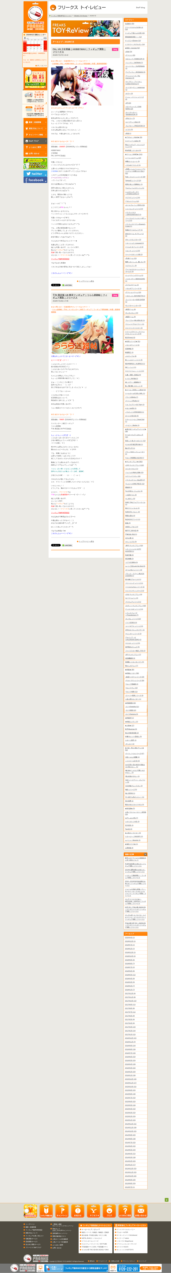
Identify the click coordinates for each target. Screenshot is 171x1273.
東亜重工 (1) (129, 352)
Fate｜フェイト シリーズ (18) (135, 177)
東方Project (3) (130, 337)
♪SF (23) (128, 103)
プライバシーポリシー (129, 1261)
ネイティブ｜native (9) (133, 141)
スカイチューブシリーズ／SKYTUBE (94, 1244)
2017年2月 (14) (130, 1031)
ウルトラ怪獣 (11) (131, 692)
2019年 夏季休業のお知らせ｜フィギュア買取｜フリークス (135, 871)
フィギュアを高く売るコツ (35, 1236)
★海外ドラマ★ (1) (131, 844)
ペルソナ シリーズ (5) (132, 251)
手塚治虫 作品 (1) (131, 534)
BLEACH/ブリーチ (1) (132, 519)
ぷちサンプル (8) (130, 356)
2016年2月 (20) (130, 1072)
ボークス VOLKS (122, 1247)
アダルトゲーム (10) (132, 201)
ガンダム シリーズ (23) (133, 619)
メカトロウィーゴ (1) (132, 345)
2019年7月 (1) (130, 945)
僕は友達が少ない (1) (132, 776)
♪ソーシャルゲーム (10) (133, 158)
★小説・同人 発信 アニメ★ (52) (134, 749)
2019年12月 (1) (130, 941)
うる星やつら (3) (131, 495)
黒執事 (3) (128, 487)
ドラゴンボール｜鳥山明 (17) (135, 480)
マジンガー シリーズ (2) (133, 634)
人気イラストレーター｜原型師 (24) (135, 813)
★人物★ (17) (129, 725)
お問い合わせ (56, 1248)
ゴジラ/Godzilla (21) (132, 707)
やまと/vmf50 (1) (130, 408)
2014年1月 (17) (130, 1165)
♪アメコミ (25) (130, 55)
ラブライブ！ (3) (131, 266)
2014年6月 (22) (130, 1146)
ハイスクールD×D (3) (132, 761)
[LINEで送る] (67, 285)
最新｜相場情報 (31, 1227)
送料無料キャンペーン (59, 1233)
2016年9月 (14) (130, 1045)
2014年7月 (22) (130, 1142)
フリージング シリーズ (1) (134, 583)
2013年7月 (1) (130, 1187)
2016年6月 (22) (130, 1057)
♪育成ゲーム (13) (131, 258)
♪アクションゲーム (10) (133, 292)
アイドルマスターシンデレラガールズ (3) (135, 270)
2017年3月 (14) (130, 1027)
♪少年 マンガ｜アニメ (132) (134, 465)
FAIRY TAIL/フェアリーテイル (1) (135, 503)
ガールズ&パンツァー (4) (133, 570)
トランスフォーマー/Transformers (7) (131, 614)
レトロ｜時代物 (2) (131, 378)
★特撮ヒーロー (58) (132, 673)
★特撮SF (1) (129, 718)
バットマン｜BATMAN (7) (134, 63)
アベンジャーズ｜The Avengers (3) (132, 77)
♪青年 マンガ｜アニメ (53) (134, 545)
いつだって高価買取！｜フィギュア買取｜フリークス (135, 877)
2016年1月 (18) (130, 1075)
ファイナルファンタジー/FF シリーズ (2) (135, 219)
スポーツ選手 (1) (130, 740)
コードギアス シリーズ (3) (134, 626)
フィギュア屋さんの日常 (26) (135, 33)
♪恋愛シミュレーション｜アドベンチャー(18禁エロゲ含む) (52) (135, 171)
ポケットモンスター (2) (133, 240)
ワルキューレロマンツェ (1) (134, 188)
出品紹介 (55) (129, 24)
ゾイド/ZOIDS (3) (131, 622)
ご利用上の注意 (114, 1261)
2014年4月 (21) (130, 1154)
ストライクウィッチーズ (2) (134, 591)
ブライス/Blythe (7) (131, 397)
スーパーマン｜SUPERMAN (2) (135, 67)
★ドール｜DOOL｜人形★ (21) (135, 390)
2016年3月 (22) (130, 1068)
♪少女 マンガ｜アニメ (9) (133, 594)
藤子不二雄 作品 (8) (131, 530)
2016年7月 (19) (130, 1053)
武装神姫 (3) (129, 349)
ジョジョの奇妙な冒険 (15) (134, 472)
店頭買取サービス (32, 1241)
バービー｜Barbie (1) (132, 425)
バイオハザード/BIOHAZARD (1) (135, 280)
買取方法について (32, 1233)
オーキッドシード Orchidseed (127, 1235)
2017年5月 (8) (130, 1019)
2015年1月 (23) (130, 1120)
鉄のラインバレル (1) (132, 508)
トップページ (30, 1224)
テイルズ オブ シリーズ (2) (134, 247)
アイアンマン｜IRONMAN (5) (135, 72)
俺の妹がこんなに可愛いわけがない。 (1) (135, 771)
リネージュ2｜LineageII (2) (134, 243)
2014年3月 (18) (130, 1157)
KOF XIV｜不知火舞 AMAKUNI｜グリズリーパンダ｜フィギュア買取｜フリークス (135, 909)
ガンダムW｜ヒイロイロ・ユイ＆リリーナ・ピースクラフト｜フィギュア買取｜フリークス (135, 917)
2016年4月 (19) (130, 1064)
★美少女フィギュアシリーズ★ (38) (135, 430)
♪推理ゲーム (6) (130, 309)
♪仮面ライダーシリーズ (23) (134, 677)
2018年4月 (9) (130, 978)
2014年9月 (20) (130, 1135)
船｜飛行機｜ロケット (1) (133, 386)
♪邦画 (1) (128, 133)
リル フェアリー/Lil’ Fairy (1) (134, 404)
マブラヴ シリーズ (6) (132, 197)
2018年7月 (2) (130, 967)
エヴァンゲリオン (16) (132, 476)
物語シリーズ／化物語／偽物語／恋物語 (95, 1232)
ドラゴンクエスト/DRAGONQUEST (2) (133, 214)
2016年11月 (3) (130, 1042)
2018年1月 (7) (130, 990)
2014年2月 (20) (130, 1161)
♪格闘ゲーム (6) (130, 317)
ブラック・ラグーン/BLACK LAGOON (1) (134, 575)
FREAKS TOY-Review (80, 16)
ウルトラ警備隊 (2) (131, 684)
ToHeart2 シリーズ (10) (133, 180)
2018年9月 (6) (130, 960)
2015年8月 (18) (130, 1094)
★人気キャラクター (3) (133, 833)
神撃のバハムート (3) (132, 161)
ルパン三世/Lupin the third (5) (135, 566)
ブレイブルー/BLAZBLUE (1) (135, 320)
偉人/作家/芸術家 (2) (132, 733)
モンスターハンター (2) (133, 305)
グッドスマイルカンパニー (126, 1229)
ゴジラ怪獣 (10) (130, 710)
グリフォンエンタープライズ (126, 1244)
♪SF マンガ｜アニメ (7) (133, 655)
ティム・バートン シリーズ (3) (134, 98)
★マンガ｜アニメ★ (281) (134, 462)
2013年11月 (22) (130, 1172)
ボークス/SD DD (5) (132, 416)
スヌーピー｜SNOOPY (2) (134, 836)
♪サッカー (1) (129, 744)
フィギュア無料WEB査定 (60, 259)
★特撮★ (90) (129, 670)
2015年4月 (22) (130, 1109)
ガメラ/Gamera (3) (131, 714)
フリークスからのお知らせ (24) (134, 28)
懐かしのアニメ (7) (131, 666)
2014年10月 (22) (130, 1131)
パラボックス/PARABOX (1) (134, 412)
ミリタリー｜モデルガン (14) (135, 44)
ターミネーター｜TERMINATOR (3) (131, 113)
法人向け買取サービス (33, 1244)
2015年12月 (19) (130, 1079)
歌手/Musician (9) (131, 729)
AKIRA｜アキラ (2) (131, 527)
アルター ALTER (122, 1232)
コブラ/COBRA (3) (131, 562)
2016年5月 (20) (130, 1060)
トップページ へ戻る (86, 281)
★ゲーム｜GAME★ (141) (133, 154)
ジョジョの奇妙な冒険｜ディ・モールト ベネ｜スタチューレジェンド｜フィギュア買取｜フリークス (135, 892)
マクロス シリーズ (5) (132, 643)
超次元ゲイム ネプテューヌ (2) (134, 235)
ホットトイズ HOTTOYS (125, 1250)
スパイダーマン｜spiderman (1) (135, 89)
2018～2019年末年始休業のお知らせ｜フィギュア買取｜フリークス (135, 884)
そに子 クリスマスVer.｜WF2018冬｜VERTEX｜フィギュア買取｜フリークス (135, 901)
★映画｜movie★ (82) (132, 48)
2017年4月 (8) (130, 1023)
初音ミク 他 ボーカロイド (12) (135, 441)
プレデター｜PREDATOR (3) (135, 126)
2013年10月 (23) (130, 1176)
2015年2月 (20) (130, 1116)
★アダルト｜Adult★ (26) (133, 137)
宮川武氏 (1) (129, 825)
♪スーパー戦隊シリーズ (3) (134, 695)
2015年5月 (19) (130, 1105)
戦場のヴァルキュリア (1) (134, 230)
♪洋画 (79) (128, 52)
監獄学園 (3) (129, 555)
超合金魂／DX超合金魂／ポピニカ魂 (94, 1235)
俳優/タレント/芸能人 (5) (133, 736)
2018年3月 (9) (130, 982)
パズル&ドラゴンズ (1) (133, 165)
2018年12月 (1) (130, 952)
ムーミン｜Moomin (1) (132, 840)
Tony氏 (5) (128, 829)
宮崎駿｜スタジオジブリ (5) (134, 662)
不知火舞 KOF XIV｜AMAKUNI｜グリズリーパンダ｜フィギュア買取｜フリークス (135, 925)
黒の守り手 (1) (130, 448)
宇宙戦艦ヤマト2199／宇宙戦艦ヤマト (95, 1247)
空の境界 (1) (129, 801)
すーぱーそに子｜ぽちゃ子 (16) (134, 436)
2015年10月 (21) (130, 1087)
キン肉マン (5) (130, 499)
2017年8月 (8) (130, 1008)
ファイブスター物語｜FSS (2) (135, 651)
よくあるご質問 (57, 1245)
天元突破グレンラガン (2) (134, 786)
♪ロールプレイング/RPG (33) (135, 205)
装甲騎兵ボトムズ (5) (132, 647)
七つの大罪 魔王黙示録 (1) (134, 444)
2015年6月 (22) (130, 1101)
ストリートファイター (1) (134, 328)
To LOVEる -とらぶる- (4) (133, 491)
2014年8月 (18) (130, 1139)
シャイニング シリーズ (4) (134, 209)
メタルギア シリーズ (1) (133, 288)
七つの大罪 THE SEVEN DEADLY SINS (95, 1250)
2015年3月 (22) (130, 1113)
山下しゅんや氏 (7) (131, 818)
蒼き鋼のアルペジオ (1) (133, 579)
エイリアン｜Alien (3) (132, 122)
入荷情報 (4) (129, 848)
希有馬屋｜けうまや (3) (133, 150)
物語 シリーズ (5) (131, 789)
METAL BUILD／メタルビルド (92, 1238)
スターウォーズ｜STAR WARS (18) (133, 108)
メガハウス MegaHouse (125, 1241)
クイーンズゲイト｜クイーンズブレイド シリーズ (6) (135, 333)
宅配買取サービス (32, 1239)
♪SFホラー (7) (130, 118)
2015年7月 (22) (130, 1098)
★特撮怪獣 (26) (130, 703)
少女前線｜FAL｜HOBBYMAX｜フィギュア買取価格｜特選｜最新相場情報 (79, 64)
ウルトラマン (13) (131, 688)
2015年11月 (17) (130, 1083)
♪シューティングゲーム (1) (134, 275)
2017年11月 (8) (130, 997)
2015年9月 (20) (130, 1090)
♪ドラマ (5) (129, 129)
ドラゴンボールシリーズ (90, 1241)
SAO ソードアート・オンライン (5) (135, 781)
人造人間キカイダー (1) (133, 699)
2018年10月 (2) (130, 956)
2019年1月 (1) (130, 949)
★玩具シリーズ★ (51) (132, 341)
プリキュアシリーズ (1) (133, 602)
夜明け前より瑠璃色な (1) (134, 184)
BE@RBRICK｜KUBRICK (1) (135, 364)
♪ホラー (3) (129, 93)
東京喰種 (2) (129, 559)
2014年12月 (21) (130, 1124)
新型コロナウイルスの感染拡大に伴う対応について (135, 859)
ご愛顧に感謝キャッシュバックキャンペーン (62, 1225)
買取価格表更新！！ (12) (133, 37)
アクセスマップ (102, 1261)
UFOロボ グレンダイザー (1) (135, 630)
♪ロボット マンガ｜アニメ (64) (135, 606)
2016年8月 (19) (130, 1049)
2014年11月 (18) (130, 1127)
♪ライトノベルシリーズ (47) (134, 753)
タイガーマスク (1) (131, 469)
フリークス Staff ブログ (33, 1247)
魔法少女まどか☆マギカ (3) (134, 804)
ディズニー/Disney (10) (133, 41)
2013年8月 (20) (130, 1183)
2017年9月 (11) (130, 1004)
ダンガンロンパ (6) (131, 313)
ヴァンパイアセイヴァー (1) (134, 324)
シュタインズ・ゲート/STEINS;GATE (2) (132, 193)
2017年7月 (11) (130, 1012)
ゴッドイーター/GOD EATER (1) (135, 301)
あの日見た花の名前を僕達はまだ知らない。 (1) (135, 766)
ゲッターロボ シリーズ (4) (134, 609)
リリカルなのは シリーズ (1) (134, 587)
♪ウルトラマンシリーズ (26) (134, 680)
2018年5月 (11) (130, 975)
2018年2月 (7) (130, 986)
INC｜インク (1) (130, 367)
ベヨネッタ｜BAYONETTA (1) (135, 296)
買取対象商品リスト (59, 1236)
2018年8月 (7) (130, 963)
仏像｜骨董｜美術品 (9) (133, 375)
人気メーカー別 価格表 (60, 1242)
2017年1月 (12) (130, 1034)
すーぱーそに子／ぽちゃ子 (91, 1229)
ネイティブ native (123, 1238)
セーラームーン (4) (131, 598)
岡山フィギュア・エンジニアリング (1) (135, 146)
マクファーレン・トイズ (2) (134, 371)
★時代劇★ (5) (130, 808)
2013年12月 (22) (130, 1168)
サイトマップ (142, 1261)
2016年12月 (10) (130, 1038)
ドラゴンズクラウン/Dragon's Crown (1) (135, 225)
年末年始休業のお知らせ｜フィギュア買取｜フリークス (135, 865)
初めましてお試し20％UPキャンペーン (61, 1229)
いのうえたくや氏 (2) (132, 821)
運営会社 (92, 1261)
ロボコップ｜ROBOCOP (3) (134, 59)
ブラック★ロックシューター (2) (135, 453)
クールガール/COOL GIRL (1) (135, 393)
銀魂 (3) (128, 523)
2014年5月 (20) (130, 1150)
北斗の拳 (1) (129, 538)
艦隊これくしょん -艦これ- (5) (135, 262)
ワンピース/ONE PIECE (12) (134, 484)
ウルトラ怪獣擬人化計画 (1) (134, 458)
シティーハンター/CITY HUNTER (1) (133, 550)
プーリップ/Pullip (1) (132, 401)
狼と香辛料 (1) (130, 793)
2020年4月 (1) (130, 937)
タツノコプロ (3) (131, 542)
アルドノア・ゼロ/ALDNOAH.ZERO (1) (133, 639)
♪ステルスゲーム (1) (132, 285)
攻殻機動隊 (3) (130, 658)
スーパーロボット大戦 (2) (134, 254)
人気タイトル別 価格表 (60, 1239)
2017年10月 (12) (130, 1001)
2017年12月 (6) (130, 993)
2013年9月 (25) (130, 1180)
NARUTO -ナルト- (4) (132, 512)
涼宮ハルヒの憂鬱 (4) (132, 757)
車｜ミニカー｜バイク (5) (133, 360)
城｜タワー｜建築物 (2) (133, 382)
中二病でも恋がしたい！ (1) (134, 797)
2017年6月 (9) (130, 1016)
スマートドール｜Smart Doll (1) (134, 420)
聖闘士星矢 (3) (130, 516)
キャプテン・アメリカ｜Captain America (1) (133, 83)
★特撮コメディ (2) (131, 722)
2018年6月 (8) (130, 971)
